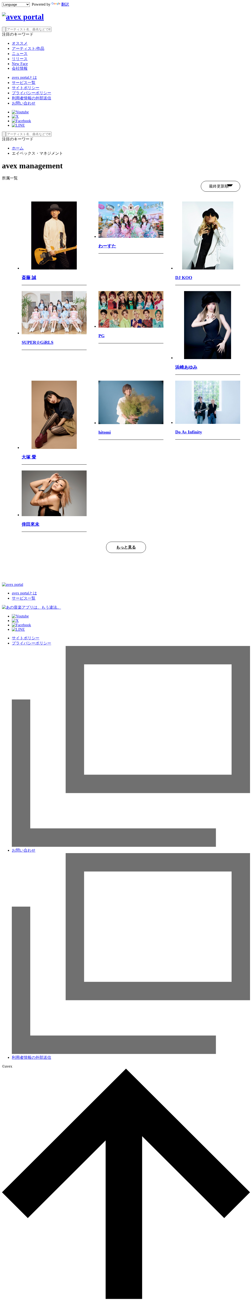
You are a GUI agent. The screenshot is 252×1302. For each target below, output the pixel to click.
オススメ (20, 43)
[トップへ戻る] (126, 1298)
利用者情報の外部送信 (31, 98)
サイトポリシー (25, 88)
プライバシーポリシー (31, 93)
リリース (20, 59)
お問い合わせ (23, 103)
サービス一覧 (23, 83)
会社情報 (20, 68)
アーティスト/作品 (28, 48)
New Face (20, 64)
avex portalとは (24, 77)
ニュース (20, 54)
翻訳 (65, 4)
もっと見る (126, 547)
